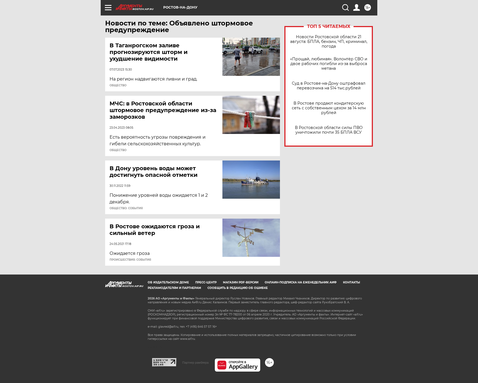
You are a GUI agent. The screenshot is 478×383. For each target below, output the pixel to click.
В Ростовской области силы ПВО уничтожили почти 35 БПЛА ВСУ (329, 130)
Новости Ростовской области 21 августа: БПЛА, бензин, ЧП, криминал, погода (328, 42)
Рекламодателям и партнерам (174, 288)
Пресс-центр (206, 282)
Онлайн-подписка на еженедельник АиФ (301, 282)
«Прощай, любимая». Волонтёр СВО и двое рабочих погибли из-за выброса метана (328, 64)
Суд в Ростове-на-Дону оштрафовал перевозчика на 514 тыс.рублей (328, 85)
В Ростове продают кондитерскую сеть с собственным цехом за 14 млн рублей (329, 108)
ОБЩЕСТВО (118, 85)
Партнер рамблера (195, 362)
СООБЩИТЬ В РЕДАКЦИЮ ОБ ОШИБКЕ (237, 288)
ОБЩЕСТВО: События (126, 208)
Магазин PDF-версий (240, 282)
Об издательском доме (168, 282)
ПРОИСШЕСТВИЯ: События (130, 259)
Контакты (351, 282)
